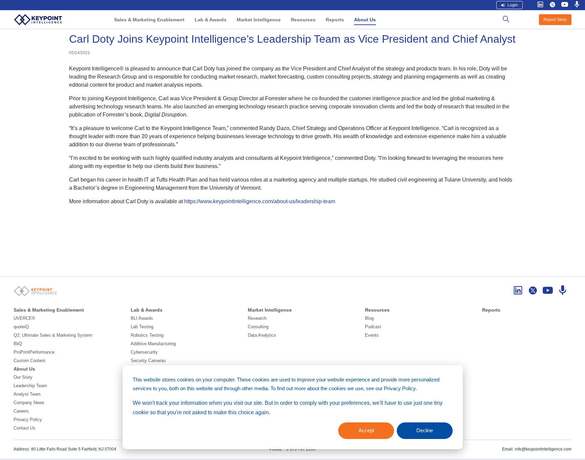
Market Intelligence (259, 19)
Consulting (258, 327)
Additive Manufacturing (153, 343)
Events (372, 335)
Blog (369, 318)
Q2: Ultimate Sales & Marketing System (53, 335)
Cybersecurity (144, 352)
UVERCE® (24, 318)
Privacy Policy (28, 419)
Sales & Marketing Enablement (149, 19)
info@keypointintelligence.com (543, 449)
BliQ (18, 343)
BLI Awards (142, 318)
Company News (29, 402)
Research (257, 318)
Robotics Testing (147, 335)
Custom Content (29, 360)
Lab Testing (142, 327)
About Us (365, 19)
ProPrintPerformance (34, 352)
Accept (366, 430)
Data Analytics (262, 335)
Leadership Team (30, 385)
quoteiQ (21, 327)
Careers (21, 411)
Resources (303, 19)
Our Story (23, 377)
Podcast (373, 327)
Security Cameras (148, 360)
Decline (424, 430)
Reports (335, 19)
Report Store (555, 19)
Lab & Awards (210, 19)
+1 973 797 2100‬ (300, 449)
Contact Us (25, 428)
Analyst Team (27, 394)
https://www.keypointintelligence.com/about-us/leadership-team (259, 201)
